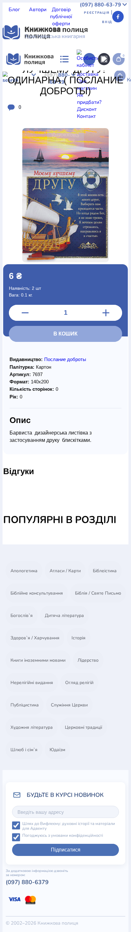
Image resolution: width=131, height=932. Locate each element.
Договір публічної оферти (61, 16)
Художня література (31, 727)
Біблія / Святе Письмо (98, 593)
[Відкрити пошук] (104, 59)
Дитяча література (64, 615)
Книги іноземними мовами (38, 660)
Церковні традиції (83, 727)
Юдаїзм (57, 750)
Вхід (107, 22)
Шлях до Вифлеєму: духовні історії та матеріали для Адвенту (68, 826)
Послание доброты (65, 359)
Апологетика (24, 571)
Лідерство (88, 660)
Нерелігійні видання (31, 683)
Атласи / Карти (65, 571)
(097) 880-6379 (27, 882)
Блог (14, 9)
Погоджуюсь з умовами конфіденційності (62, 835)
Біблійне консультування (36, 593)
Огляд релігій (79, 683)
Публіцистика (24, 705)
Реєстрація (97, 13)
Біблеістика (105, 571)
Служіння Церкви (69, 705)
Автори (37, 9)
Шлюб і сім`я (24, 750)
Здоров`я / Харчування (34, 638)
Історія (79, 638)
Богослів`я (21, 615)
